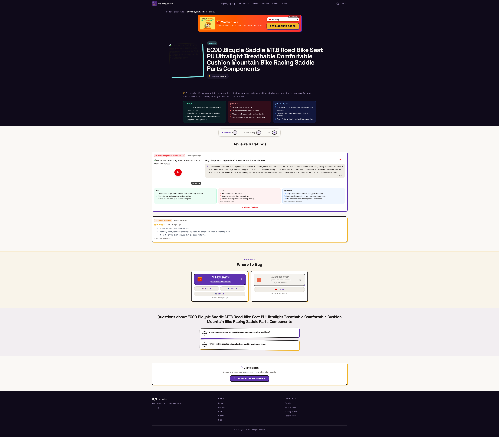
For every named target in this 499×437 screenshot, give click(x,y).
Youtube (265, 3)
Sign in (288, 403)
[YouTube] (153, 408)
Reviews (221, 407)
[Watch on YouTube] (340, 160)
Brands (275, 3)
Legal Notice (290, 416)
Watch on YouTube (251, 207)
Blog (220, 420)
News (284, 3)
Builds (255, 3)
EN (343, 4)
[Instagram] (157, 408)
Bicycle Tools (290, 407)
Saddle (212, 43)
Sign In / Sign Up (228, 3)
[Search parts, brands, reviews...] (337, 3)
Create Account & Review (251, 378)
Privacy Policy (291, 411)
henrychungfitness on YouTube (169, 156)
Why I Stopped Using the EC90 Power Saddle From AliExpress (235, 160)
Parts (244, 3)
